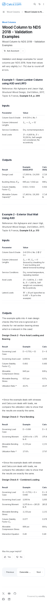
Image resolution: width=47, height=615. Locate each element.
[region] (23, 185)
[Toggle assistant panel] (39, 4)
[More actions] (43, 4)
